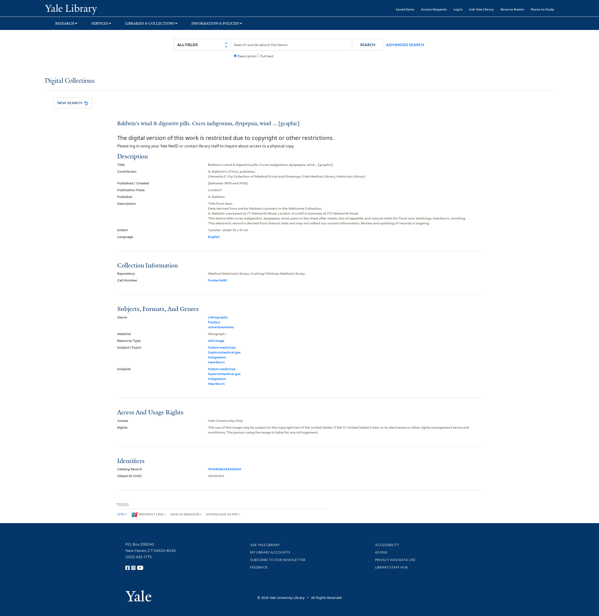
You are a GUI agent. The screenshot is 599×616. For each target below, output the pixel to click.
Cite (120, 514)
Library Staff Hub (391, 567)
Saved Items (405, 9)
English (214, 237)
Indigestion (217, 357)
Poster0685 (217, 280)
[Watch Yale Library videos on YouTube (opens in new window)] (140, 568)
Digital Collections (70, 81)
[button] (368, 45)
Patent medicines (222, 347)
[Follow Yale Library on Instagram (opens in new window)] (133, 568)
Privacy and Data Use (395, 560)
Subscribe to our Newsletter (277, 560)
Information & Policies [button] (215, 23)
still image (216, 341)
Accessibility (387, 545)
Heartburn (216, 362)
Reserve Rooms (512, 9)
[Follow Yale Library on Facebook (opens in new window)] (127, 568)
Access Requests (434, 9)
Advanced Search (405, 45)
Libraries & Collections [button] (150, 23)
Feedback (259, 567)
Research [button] (64, 23)
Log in (457, 9)
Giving (381, 552)
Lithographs (218, 317)
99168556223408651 (224, 469)
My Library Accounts (270, 552)
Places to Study (542, 9)
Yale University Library (83, 9)
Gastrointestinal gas (224, 352)
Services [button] (99, 23)
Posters (214, 322)
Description (246, 56)
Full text (267, 56)
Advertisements (221, 327)
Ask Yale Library (481, 9)
